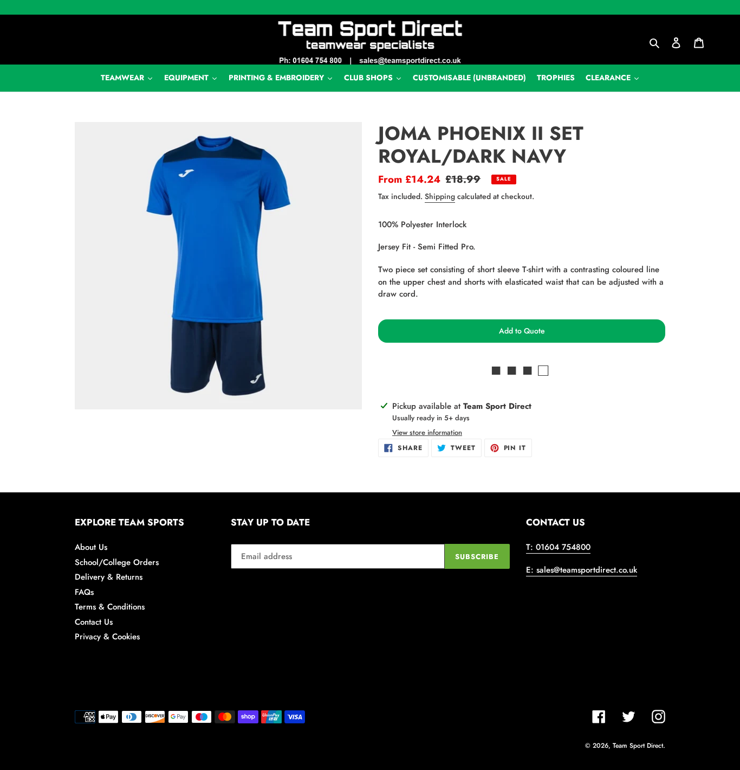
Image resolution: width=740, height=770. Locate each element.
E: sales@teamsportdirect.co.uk (581, 570)
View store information (427, 432)
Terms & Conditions (110, 607)
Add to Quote (522, 330)
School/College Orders (117, 562)
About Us (91, 547)
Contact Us (94, 622)
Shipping (440, 196)
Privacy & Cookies (107, 637)
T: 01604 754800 (558, 547)
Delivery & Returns (108, 577)
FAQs (84, 592)
